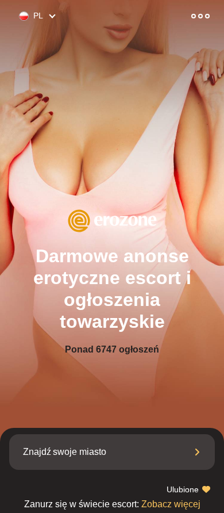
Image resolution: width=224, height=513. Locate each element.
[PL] (18, 16)
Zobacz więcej (112, 504)
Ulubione (184, 489)
